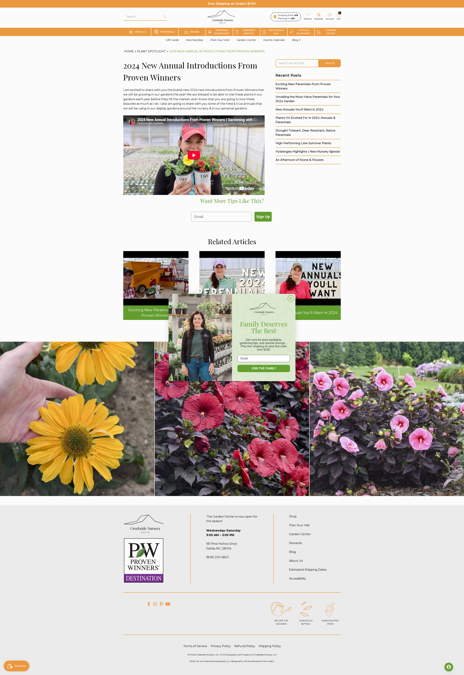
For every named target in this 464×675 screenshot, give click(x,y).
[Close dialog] (291, 298)
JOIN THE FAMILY (263, 368)
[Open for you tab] (448, 667)
